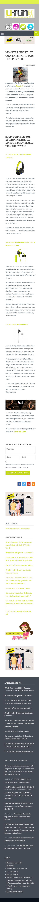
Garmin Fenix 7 (12, 871)
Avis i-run (10, 866)
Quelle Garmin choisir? (15, 892)
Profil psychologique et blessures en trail (18, 751)
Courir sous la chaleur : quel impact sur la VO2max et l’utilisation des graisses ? (19, 603)
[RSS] (33, 484)
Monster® (19, 86)
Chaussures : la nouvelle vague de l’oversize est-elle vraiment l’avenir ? (17, 817)
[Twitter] (24, 484)
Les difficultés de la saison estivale (18, 588)
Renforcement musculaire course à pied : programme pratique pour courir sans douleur (19, 769)
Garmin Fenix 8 (12, 874)
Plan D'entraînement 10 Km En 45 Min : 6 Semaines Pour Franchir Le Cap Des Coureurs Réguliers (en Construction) (19, 790)
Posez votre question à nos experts (18, 529)
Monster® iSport (20, 432)
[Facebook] (19, 484)
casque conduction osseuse (17, 869)
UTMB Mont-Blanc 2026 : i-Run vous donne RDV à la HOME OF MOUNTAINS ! (19, 545)
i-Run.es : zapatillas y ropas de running (20, 883)
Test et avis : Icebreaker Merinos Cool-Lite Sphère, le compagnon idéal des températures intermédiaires (19, 580)
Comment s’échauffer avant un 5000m (19, 565)
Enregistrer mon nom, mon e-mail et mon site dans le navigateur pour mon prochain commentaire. (20, 466)
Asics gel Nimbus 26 (14, 863)
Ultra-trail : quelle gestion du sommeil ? (19, 553)
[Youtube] (28, 484)
